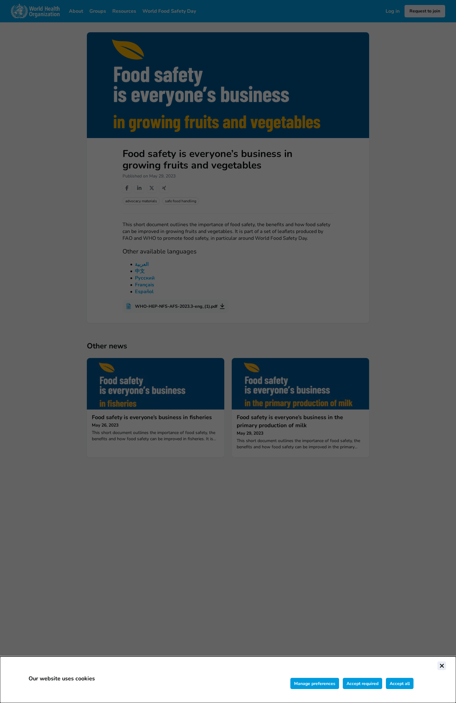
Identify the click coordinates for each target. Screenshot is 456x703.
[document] (228, 679)
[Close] (441, 665)
